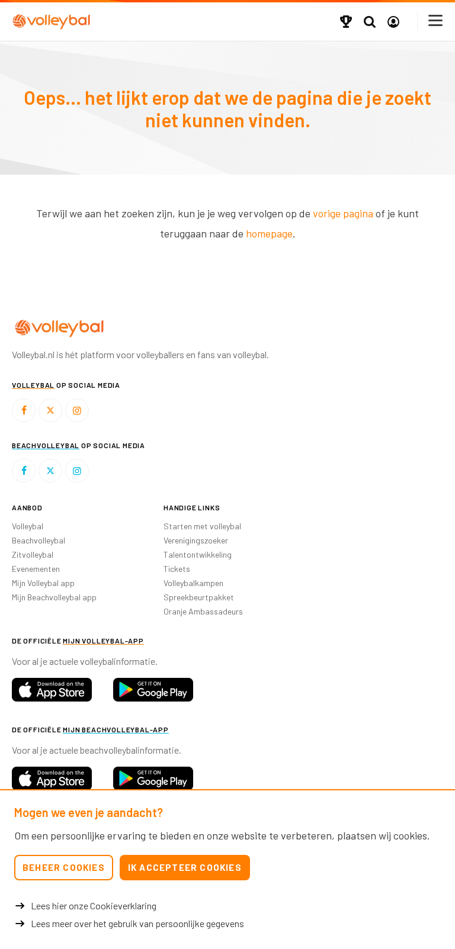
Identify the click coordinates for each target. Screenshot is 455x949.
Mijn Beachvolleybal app (54, 597)
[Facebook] (24, 410)
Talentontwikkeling (198, 554)
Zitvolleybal (32, 554)
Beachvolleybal (38, 540)
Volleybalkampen (193, 583)
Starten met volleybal (202, 526)
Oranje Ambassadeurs (203, 611)
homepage (269, 233)
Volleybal (27, 526)
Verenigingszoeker (196, 540)
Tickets (177, 569)
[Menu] (436, 20)
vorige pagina (343, 213)
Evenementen (36, 569)
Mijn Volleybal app (43, 583)
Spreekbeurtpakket (199, 597)
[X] (50, 410)
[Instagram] (77, 410)
